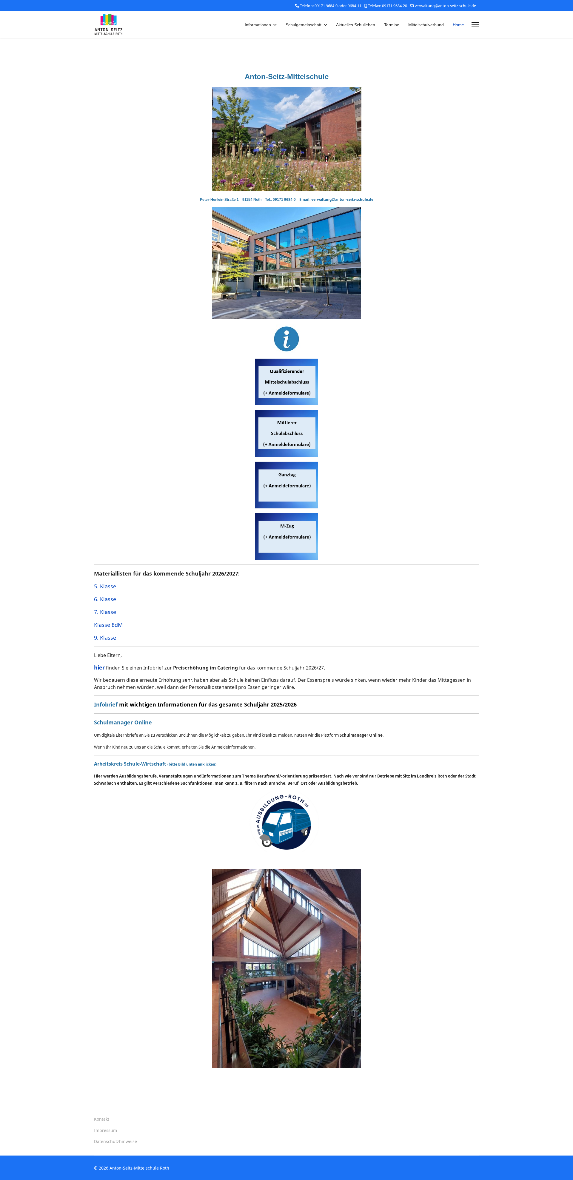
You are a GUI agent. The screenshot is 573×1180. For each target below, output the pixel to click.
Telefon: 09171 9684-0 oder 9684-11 (330, 5)
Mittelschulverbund (426, 24)
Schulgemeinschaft (303, 24)
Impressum (105, 1130)
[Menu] (475, 24)
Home (458, 24)
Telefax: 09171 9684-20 (387, 5)
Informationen (258, 24)
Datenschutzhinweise (115, 1141)
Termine (391, 24)
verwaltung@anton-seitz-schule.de (445, 5)
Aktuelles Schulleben (355, 24)
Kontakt (101, 1119)
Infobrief (106, 704)
